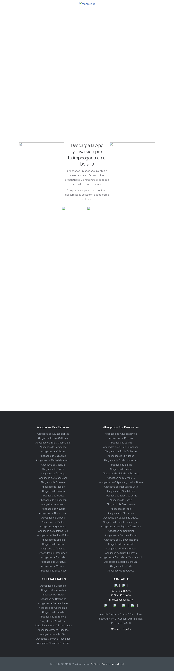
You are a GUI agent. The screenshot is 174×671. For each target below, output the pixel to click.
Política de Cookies (100, 664)
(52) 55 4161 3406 (120, 595)
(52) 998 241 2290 (121, 591)
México (115, 629)
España (127, 629)
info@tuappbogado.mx (121, 599)
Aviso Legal (118, 664)
